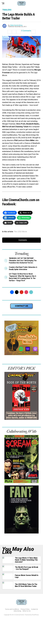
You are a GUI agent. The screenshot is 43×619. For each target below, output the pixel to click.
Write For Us (27, 611)
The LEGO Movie (20, 232)
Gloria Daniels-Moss (16, 25)
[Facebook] (11, 292)
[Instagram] (26, 292)
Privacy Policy (25, 609)
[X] (16, 292)
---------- (21, 484)
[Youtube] (21, 292)
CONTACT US (21, 306)
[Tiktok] (31, 292)
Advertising (17, 611)
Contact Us (34, 609)
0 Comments (26, 31)
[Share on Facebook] (10, 32)
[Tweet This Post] (14, 32)
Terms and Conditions (12, 609)
